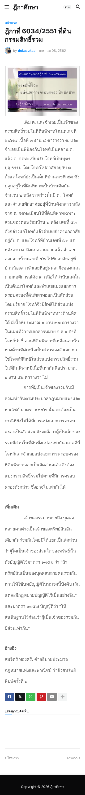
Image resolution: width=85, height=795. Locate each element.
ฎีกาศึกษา (25, 7)
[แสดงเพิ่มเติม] (62, 697)
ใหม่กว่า (13, 758)
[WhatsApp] (30, 697)
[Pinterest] (41, 697)
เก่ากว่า (72, 758)
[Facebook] (9, 697)
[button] (6, 7)
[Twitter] (20, 697)
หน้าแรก (11, 23)
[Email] (52, 697)
